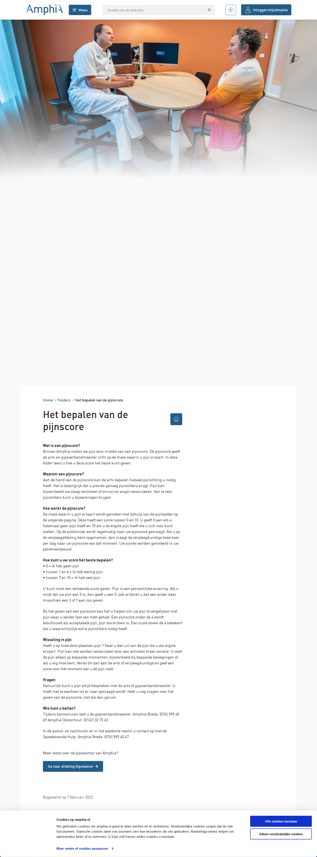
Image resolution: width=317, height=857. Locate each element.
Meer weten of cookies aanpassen (82, 848)
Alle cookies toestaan (281, 821)
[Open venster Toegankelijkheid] (231, 10)
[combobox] (153, 10)
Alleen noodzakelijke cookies (281, 834)
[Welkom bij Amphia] (45, 10)
